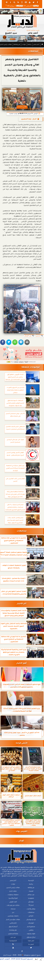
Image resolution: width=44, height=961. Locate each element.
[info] (10, 2)
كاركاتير (31, 916)
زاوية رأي (31, 902)
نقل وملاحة (13, 930)
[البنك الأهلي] (22, 11)
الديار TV (31, 905)
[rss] (18, 2)
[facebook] (37, 2)
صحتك (13, 909)
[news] (26, 2)
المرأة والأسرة (13, 898)
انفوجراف (31, 923)
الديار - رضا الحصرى (28, 119)
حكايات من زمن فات (13, 905)
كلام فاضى (13, 923)
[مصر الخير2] (22, 354)
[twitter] (33, 2)
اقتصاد (31, 891)
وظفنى (31, 930)
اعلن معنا (31, 941)
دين (13, 912)
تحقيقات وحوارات (13, 895)
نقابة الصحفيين (13, 934)
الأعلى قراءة (21, 743)
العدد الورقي (13, 902)
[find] (14, 2)
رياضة (29, 44)
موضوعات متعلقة (31, 367)
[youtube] (29, 2)
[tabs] (6, 2)
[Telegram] (21, 342)
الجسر (38, 336)
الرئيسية (31, 880)
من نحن (13, 937)
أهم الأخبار (21, 663)
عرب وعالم (31, 895)
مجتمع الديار (31, 927)
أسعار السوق (13, 927)
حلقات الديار (13, 891)
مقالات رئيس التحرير (13, 888)
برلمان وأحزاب (31, 909)
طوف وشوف (31, 934)
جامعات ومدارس (13, 916)
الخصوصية (13, 941)
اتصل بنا (31, 944)
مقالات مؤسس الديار (13, 919)
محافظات (33, 51)
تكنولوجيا (31, 898)
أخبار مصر (36, 44)
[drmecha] (22, 47)
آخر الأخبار (21, 604)
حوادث (24, 44)
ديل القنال (28, 336)
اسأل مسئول (31, 937)
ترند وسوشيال (31, 919)
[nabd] (22, 2)
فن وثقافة (17, 44)
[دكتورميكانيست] (22, 38)
